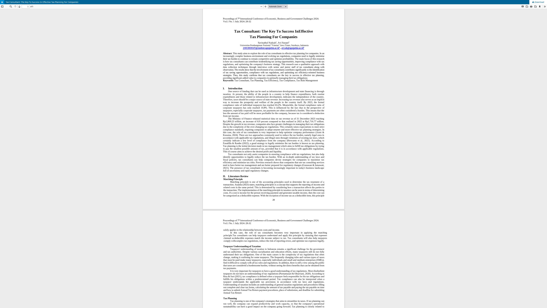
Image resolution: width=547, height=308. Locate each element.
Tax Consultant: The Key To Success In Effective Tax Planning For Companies (42, 2)
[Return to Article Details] (2, 2)
